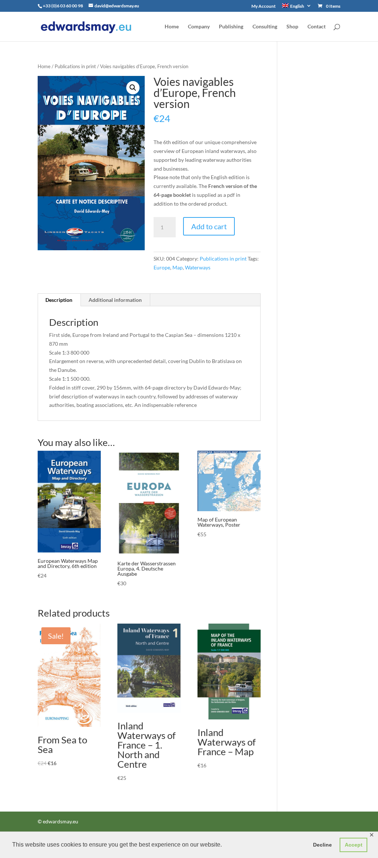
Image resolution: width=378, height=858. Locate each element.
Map (177, 267)
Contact (316, 26)
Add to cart (209, 226)
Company (199, 26)
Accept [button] (353, 845)
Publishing (231, 26)
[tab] (59, 300)
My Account (263, 6)
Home (172, 26)
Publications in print (75, 66)
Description (58, 300)
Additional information (115, 300)
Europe (162, 267)
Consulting (264, 26)
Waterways (197, 267)
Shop (292, 26)
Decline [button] (322, 845)
